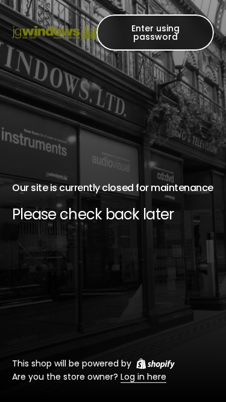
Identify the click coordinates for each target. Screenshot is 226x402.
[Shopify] (155, 363)
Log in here (143, 377)
